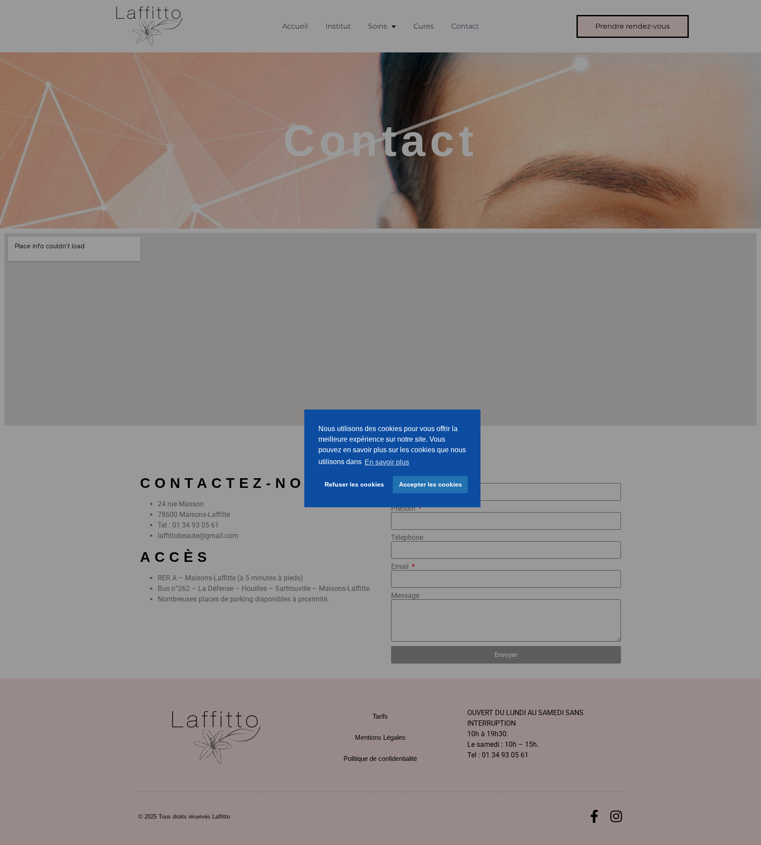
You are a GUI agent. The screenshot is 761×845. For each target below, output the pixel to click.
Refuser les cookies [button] (354, 484)
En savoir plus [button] (387, 461)
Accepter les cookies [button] (430, 484)
